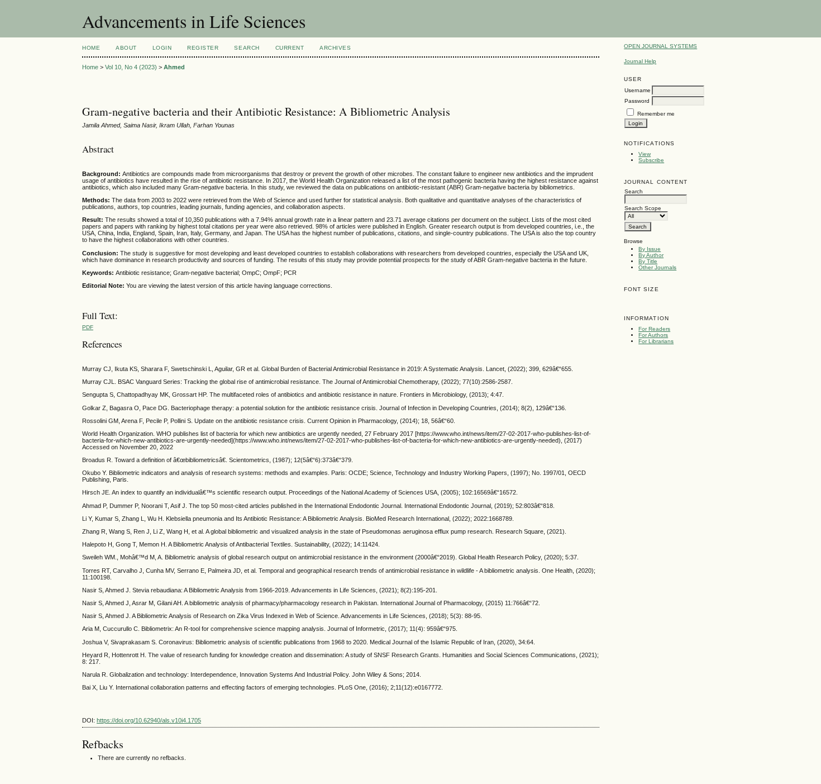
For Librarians (656, 341)
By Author (651, 255)
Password (637, 101)
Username (637, 90)
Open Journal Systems (660, 46)
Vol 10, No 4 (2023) (131, 67)
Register (202, 48)
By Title (647, 261)
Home (91, 48)
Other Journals (657, 267)
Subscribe (651, 160)
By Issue (649, 249)
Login (162, 48)
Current (289, 48)
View (644, 154)
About (126, 48)
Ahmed (174, 67)
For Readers (654, 329)
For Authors (653, 335)
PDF (87, 327)
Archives (335, 48)
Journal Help (640, 61)
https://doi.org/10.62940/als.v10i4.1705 (149, 720)
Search (246, 48)
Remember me (656, 114)
